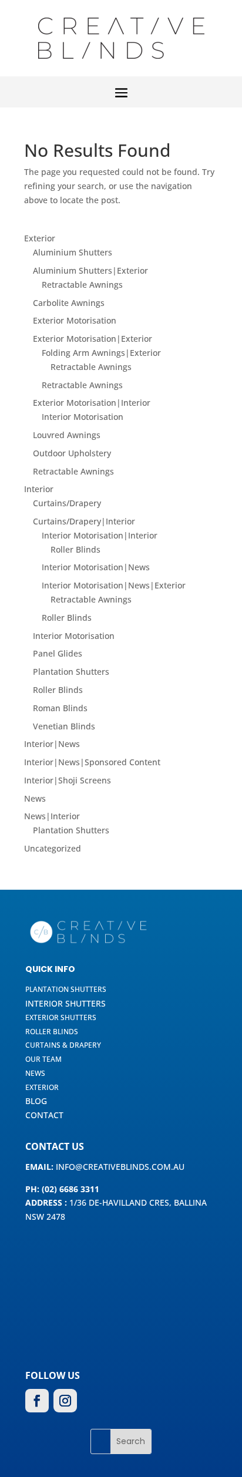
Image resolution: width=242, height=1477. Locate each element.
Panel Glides (57, 653)
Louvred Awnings (66, 434)
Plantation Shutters (71, 671)
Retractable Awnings (82, 284)
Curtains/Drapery (67, 503)
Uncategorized (52, 848)
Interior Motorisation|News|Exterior (114, 585)
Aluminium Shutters (72, 252)
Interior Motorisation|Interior (99, 535)
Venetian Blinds (64, 726)
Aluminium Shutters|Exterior (90, 270)
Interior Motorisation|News (96, 567)
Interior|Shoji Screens (67, 780)
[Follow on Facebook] (37, 1400)
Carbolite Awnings (69, 302)
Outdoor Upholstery (72, 453)
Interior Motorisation (82, 416)
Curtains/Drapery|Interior (84, 521)
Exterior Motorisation (74, 320)
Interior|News (52, 743)
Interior (38, 488)
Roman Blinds (60, 708)
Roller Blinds (75, 549)
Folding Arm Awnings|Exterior (101, 352)
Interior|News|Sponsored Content (92, 762)
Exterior (39, 238)
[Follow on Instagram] (65, 1400)
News (35, 798)
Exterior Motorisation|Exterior (92, 338)
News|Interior (52, 816)
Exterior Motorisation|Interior (91, 402)
